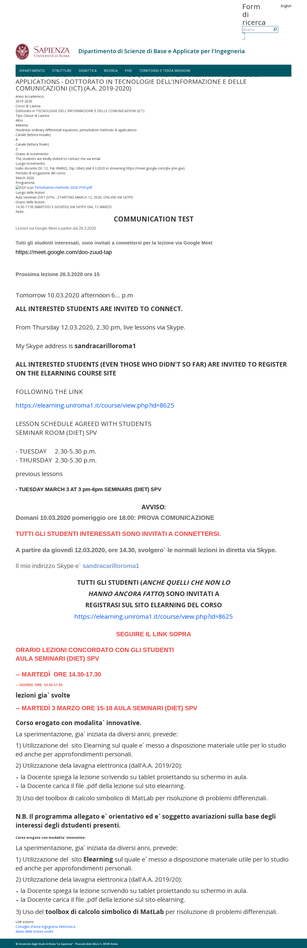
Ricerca (244, 36)
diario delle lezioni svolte (34, 931)
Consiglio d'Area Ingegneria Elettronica (45, 926)
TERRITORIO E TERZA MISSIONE (164, 70)
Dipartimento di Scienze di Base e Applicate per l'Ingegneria (161, 51)
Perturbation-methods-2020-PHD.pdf (63, 187)
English (286, 6)
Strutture (61, 70)
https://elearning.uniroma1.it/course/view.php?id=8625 (95, 405)
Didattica (88, 70)
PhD (128, 70)
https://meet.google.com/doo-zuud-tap (64, 252)
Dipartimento (32, 70)
